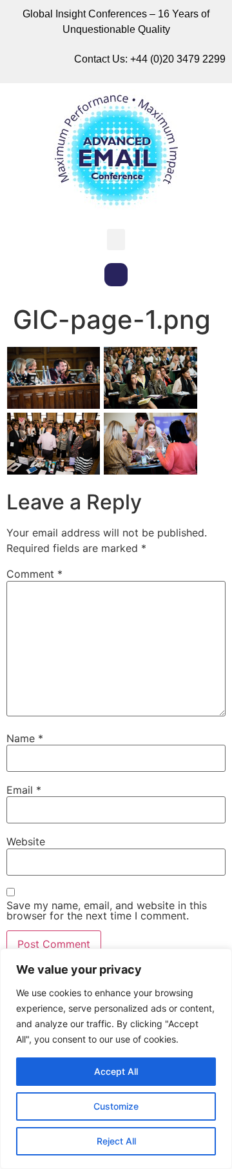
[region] (116, 1058)
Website (25, 841)
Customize (116, 1106)
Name (24, 738)
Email (23, 790)
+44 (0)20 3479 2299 (178, 59)
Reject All (116, 1140)
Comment (34, 574)
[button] (116, 239)
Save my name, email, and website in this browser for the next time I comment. (106, 910)
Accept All (116, 1071)
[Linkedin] (116, 274)
